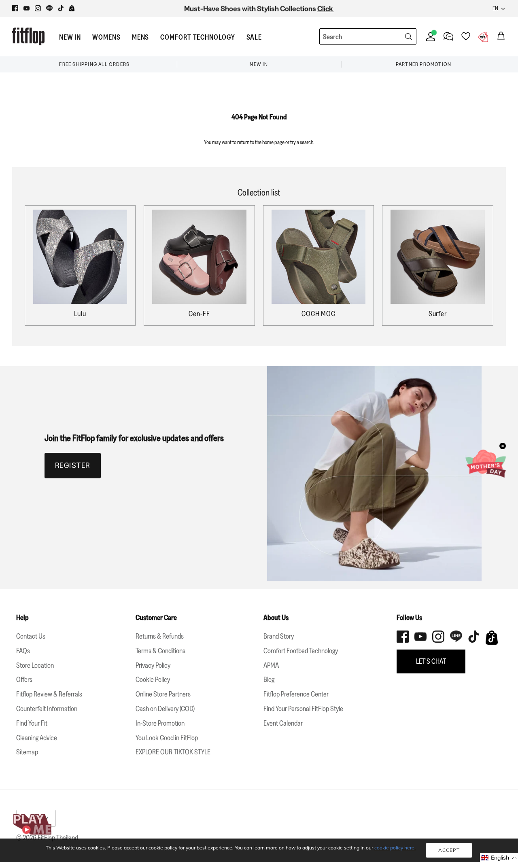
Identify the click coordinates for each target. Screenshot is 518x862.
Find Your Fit (31, 723)
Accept (449, 850)
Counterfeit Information (46, 708)
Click (325, 8)
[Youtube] (26, 8)
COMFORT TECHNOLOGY (197, 37)
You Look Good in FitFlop (167, 737)
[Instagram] (38, 8)
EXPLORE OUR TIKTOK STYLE (173, 751)
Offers (24, 679)
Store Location (35, 665)
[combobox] (353, 37)
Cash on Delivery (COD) (165, 708)
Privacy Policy (153, 665)
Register (72, 465)
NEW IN (70, 37)
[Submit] (408, 36)
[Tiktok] (61, 8)
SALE (254, 37)
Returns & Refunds (160, 636)
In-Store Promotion (160, 723)
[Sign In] (428, 36)
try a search (301, 142)
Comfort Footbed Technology (300, 650)
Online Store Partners (163, 694)
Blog (268, 679)
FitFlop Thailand (58, 837)
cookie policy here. (395, 848)
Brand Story (278, 636)
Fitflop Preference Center (296, 694)
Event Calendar (283, 723)
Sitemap (27, 751)
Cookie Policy (153, 679)
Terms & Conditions (160, 650)
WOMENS (106, 37)
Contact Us (30, 636)
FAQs (23, 650)
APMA (271, 665)
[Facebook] (15, 8)
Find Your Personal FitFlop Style (303, 708)
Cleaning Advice (36, 737)
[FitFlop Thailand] (28, 36)
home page (273, 142)
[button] (499, 857)
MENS (140, 37)
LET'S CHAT (431, 661)
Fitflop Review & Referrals (49, 694)
